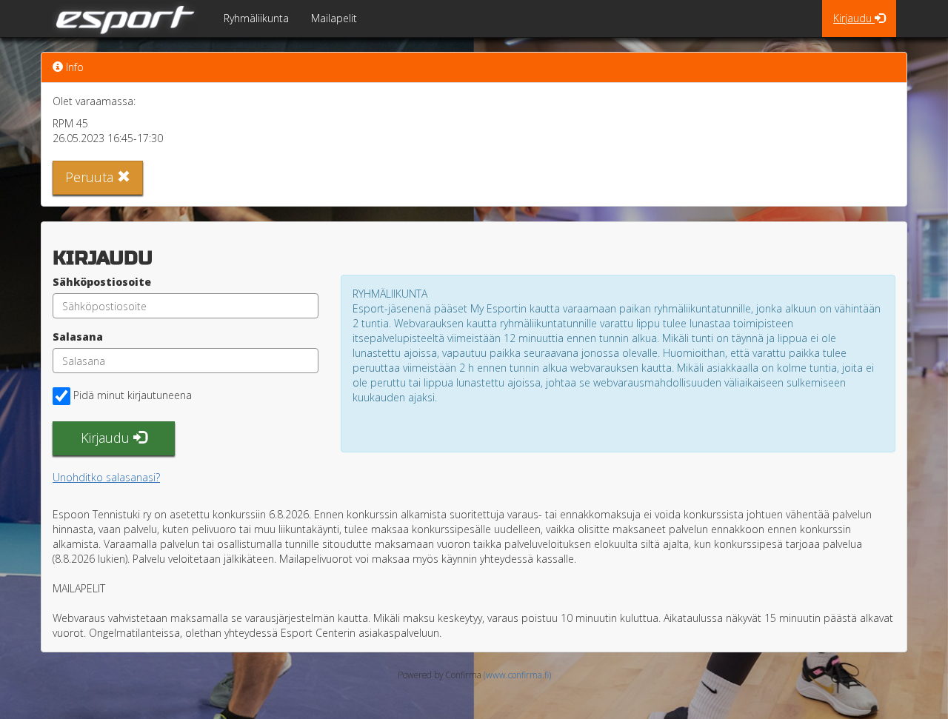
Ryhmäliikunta (256, 18)
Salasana (78, 337)
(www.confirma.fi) (517, 674)
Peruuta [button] (91, 177)
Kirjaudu (854, 18)
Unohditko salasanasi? (106, 477)
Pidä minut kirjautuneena (132, 395)
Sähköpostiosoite (102, 282)
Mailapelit (334, 18)
